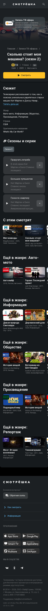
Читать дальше (11, 104)
